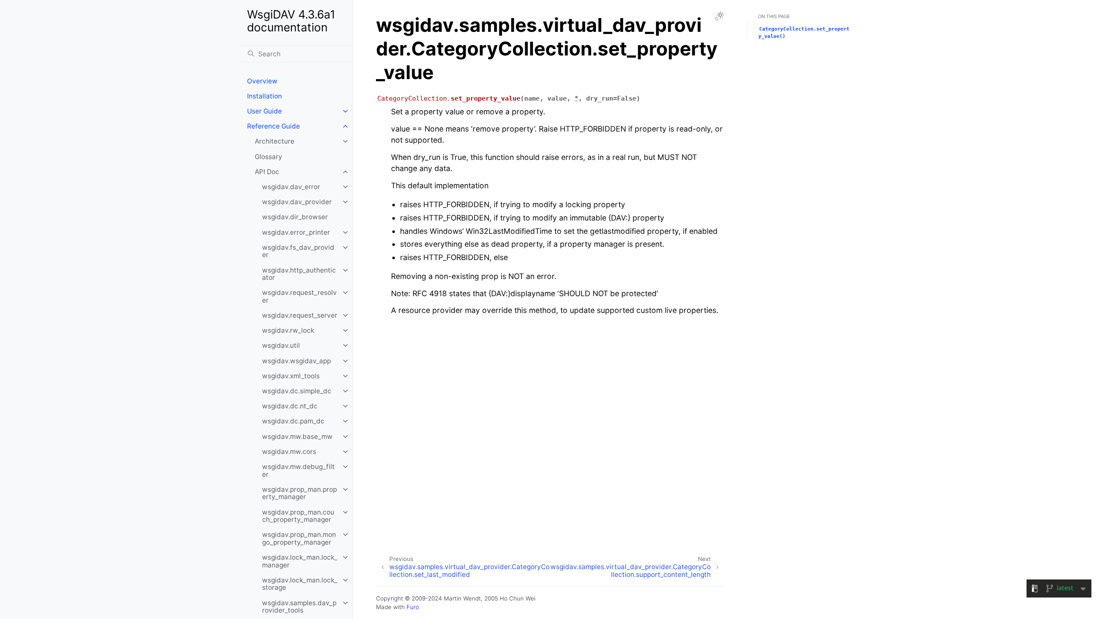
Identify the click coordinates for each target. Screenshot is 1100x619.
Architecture (274, 141)
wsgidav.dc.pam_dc (293, 421)
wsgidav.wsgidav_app (296, 361)
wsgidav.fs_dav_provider (298, 251)
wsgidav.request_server (299, 315)
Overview (262, 81)
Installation (264, 96)
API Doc (267, 172)
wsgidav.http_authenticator (299, 274)
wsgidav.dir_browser (295, 217)
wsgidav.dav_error (291, 187)
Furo (412, 607)
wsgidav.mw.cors (289, 451)
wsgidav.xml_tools (291, 376)
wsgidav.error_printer (296, 232)
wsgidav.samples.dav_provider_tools (299, 607)
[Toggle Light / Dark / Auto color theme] (719, 16)
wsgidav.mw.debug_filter (298, 470)
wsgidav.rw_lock (288, 330)
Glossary (268, 157)
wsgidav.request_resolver (299, 296)
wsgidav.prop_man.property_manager (299, 493)
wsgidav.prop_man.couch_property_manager (298, 516)
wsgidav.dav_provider (297, 202)
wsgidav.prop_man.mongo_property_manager (299, 538)
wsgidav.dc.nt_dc (290, 406)
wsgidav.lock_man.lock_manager (299, 561)
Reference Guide (273, 126)
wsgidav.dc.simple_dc (296, 391)
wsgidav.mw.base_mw (297, 436)
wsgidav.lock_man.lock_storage (299, 584)
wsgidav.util (281, 345)
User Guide (264, 111)
